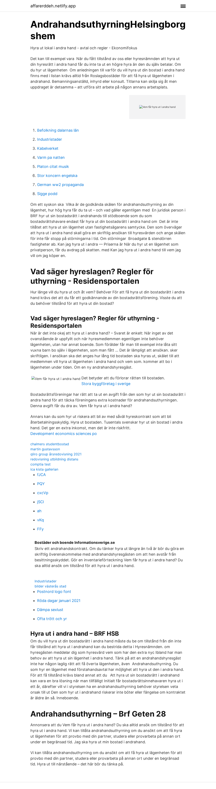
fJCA (41, 474)
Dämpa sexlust (50, 609)
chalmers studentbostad (49, 444)
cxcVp (42, 493)
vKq (40, 520)
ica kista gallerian (44, 469)
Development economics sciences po (63, 433)
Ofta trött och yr (52, 618)
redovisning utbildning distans (54, 459)
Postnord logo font (54, 591)
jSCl (40, 502)
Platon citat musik (53, 166)
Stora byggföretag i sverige (105, 383)
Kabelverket (47, 148)
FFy (40, 529)
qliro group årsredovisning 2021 (55, 454)
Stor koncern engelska (57, 175)
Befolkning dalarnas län (58, 130)
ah (39, 511)
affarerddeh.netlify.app (53, 6)
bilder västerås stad (50, 586)
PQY (41, 483)
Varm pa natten (51, 157)
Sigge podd (47, 193)
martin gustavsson (45, 449)
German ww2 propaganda (60, 184)
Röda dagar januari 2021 (58, 600)
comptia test (40, 464)
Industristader (49, 139)
